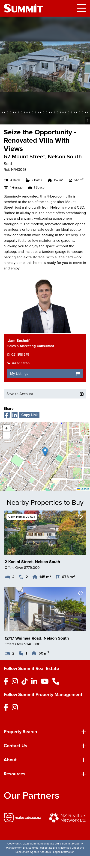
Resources (14, 774)
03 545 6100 (21, 363)
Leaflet (84, 489)
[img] (22, 817)
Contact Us (15, 746)
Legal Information (64, 852)
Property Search (20, 732)
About (10, 760)
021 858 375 (20, 355)
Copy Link (29, 415)
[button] (45, 452)
